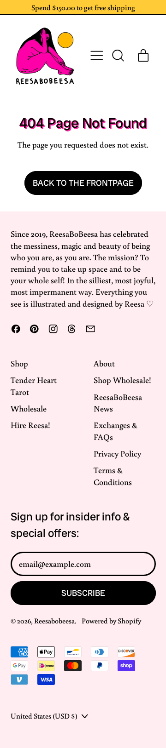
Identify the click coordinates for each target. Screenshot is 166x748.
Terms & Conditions (113, 475)
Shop (19, 363)
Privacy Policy (117, 453)
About (104, 363)
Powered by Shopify (111, 620)
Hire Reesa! (30, 424)
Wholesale (29, 408)
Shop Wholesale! (122, 379)
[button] (117, 55)
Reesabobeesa (54, 620)
